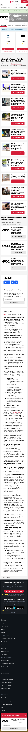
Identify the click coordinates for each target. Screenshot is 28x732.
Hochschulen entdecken (7, 670)
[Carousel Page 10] (21, 55)
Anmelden (24, 1)
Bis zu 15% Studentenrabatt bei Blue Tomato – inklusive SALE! (18, 73)
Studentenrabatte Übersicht (8, 638)
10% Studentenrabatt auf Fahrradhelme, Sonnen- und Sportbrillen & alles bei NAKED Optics (18, 190)
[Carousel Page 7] (15, 55)
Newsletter (4, 654)
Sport (3, 61)
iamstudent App (5, 651)
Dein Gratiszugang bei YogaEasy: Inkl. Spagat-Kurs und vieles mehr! (18, 176)
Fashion (13, 59)
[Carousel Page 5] (11, 55)
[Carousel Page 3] (7, 55)
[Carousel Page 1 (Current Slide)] (2, 55)
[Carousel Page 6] (13, 55)
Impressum (4, 710)
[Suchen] (2, 5)
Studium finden (5, 666)
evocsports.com (15, 412)
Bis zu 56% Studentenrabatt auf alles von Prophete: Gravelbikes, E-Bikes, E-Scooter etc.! (17, 162)
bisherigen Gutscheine (16, 64)
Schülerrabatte (5, 673)
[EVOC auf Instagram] (9, 282)
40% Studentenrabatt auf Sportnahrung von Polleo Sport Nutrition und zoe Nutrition (18, 132)
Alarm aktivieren (14, 302)
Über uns (3, 620)
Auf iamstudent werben (7, 679)
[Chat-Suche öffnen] (27, 5)
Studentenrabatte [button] (5, 7)
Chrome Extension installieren (14, 591)
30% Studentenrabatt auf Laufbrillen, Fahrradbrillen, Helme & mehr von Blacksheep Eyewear (18, 206)
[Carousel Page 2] (4, 55)
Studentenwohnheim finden (8, 663)
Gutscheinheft (22, 7)
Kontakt (3, 629)
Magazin (3, 632)
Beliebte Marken (5, 641)
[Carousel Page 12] (26, 55)
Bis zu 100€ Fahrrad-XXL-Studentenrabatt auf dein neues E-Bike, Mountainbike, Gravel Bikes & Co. (18, 101)
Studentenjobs (5, 660)
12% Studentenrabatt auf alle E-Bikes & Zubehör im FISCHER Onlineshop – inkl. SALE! (17, 117)
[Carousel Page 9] (19, 55)
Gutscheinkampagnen (6, 682)
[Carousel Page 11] (23, 55)
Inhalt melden (6, 577)
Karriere (3, 623)
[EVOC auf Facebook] (5, 282)
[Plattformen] (19, 2)
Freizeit (19, 59)
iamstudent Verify (5, 688)
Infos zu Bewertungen (6, 704)
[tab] (3, 24)
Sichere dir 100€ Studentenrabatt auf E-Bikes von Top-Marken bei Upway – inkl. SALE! (18, 87)
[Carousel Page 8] (17, 55)
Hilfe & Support (5, 626)
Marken (15, 7)
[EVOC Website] (16, 282)
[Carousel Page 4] (9, 55)
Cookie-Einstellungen (6, 701)
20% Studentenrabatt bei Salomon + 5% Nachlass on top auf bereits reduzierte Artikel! (17, 147)
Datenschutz (4, 698)
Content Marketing (6, 685)
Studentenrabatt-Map (6, 645)
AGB (2, 707)
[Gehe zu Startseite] (14, 2)
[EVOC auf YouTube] (12, 282)
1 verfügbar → (8, 51)
